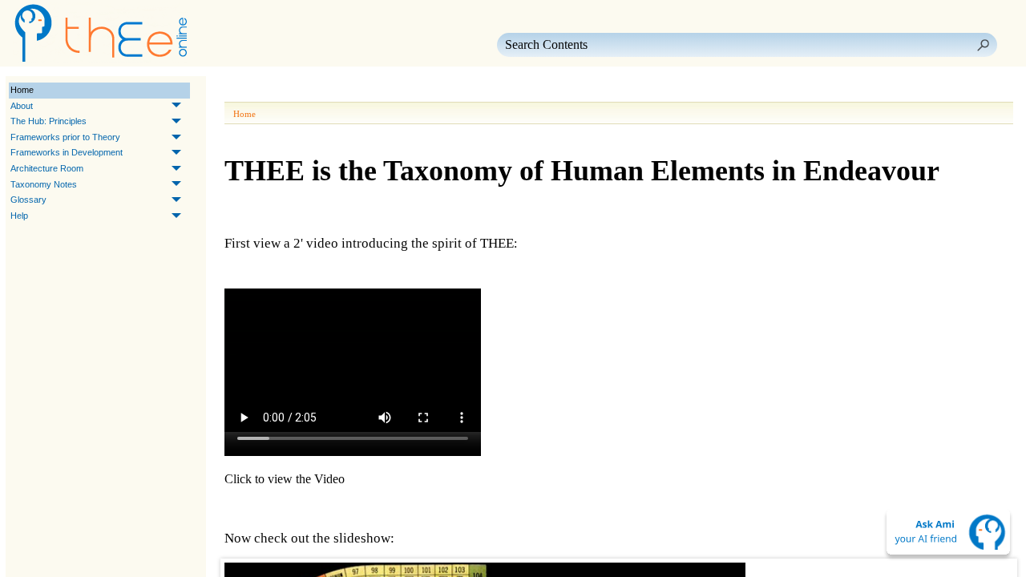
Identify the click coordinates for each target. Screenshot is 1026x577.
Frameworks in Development (66, 152)
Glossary (28, 199)
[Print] (316, 90)
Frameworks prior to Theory (65, 137)
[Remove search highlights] (373, 90)
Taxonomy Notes (43, 184)
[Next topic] (261, 90)
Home (22, 90)
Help (19, 215)
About (21, 106)
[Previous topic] (239, 90)
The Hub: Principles (48, 121)
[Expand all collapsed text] (344, 90)
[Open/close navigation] (287, 90)
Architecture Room (46, 168)
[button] (982, 45)
